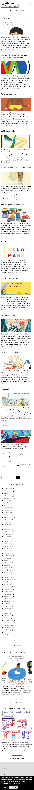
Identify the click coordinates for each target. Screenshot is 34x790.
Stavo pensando (7, 18)
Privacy (4, 774)
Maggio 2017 (7, 570)
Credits (4, 771)
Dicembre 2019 (8, 515)
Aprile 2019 (7, 527)
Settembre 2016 (8, 579)
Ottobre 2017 (7, 563)
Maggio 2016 (7, 582)
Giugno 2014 (7, 632)
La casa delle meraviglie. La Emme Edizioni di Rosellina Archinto (14, 56)
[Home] (9, 5)
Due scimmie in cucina (9, 278)
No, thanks (13, 787)
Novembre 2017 (8, 560)
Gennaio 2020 (8, 512)
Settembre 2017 (8, 565)
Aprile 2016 (7, 584)
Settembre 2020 (8, 498)
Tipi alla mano (6, 241)
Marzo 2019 (7, 529)
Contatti (4, 768)
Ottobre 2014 (8, 625)
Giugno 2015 (7, 606)
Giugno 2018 (7, 544)
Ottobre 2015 (7, 599)
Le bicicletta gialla (8, 131)
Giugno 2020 (8, 500)
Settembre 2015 (8, 601)
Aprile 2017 (7, 572)
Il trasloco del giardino (9, 352)
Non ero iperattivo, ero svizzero (13, 205)
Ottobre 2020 (8, 496)
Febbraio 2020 (8, 510)
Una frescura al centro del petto (14, 708)
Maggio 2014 (7, 635)
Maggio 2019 (7, 524)
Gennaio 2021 (8, 488)
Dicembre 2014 (8, 620)
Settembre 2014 (8, 627)
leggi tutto (11, 49)
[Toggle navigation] (30, 5)
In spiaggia (5, 389)
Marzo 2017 (7, 575)
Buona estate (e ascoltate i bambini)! (15, 652)
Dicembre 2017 (8, 558)
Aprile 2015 (7, 611)
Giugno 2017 (7, 568)
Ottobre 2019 (8, 520)
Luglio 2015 (7, 603)
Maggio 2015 (7, 608)
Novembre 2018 (8, 539)
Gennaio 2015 (8, 618)
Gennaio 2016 (8, 591)
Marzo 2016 (7, 587)
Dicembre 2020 (8, 491)
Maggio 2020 (8, 503)
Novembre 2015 (8, 596)
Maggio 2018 (7, 546)
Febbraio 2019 (8, 532)
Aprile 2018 (7, 548)
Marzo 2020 (7, 508)
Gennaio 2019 (8, 534)
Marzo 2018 (7, 551)
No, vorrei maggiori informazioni (11, 783)
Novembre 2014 (8, 623)
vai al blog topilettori (17, 758)
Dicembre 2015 (8, 594)
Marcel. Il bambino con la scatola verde (16, 168)
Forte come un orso (8, 94)
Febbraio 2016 (8, 589)
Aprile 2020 (7, 505)
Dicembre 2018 (8, 536)
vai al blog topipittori (17, 702)
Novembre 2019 (8, 517)
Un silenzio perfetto (9, 315)
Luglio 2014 (7, 630)
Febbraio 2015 (8, 615)
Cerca (18, 478)
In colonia (4, 426)
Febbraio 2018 (8, 553)
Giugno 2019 (7, 522)
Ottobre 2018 (8, 541)
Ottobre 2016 (8, 577)
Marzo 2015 (7, 613)
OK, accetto (4, 787)
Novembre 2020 (8, 493)
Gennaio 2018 (8, 555)
